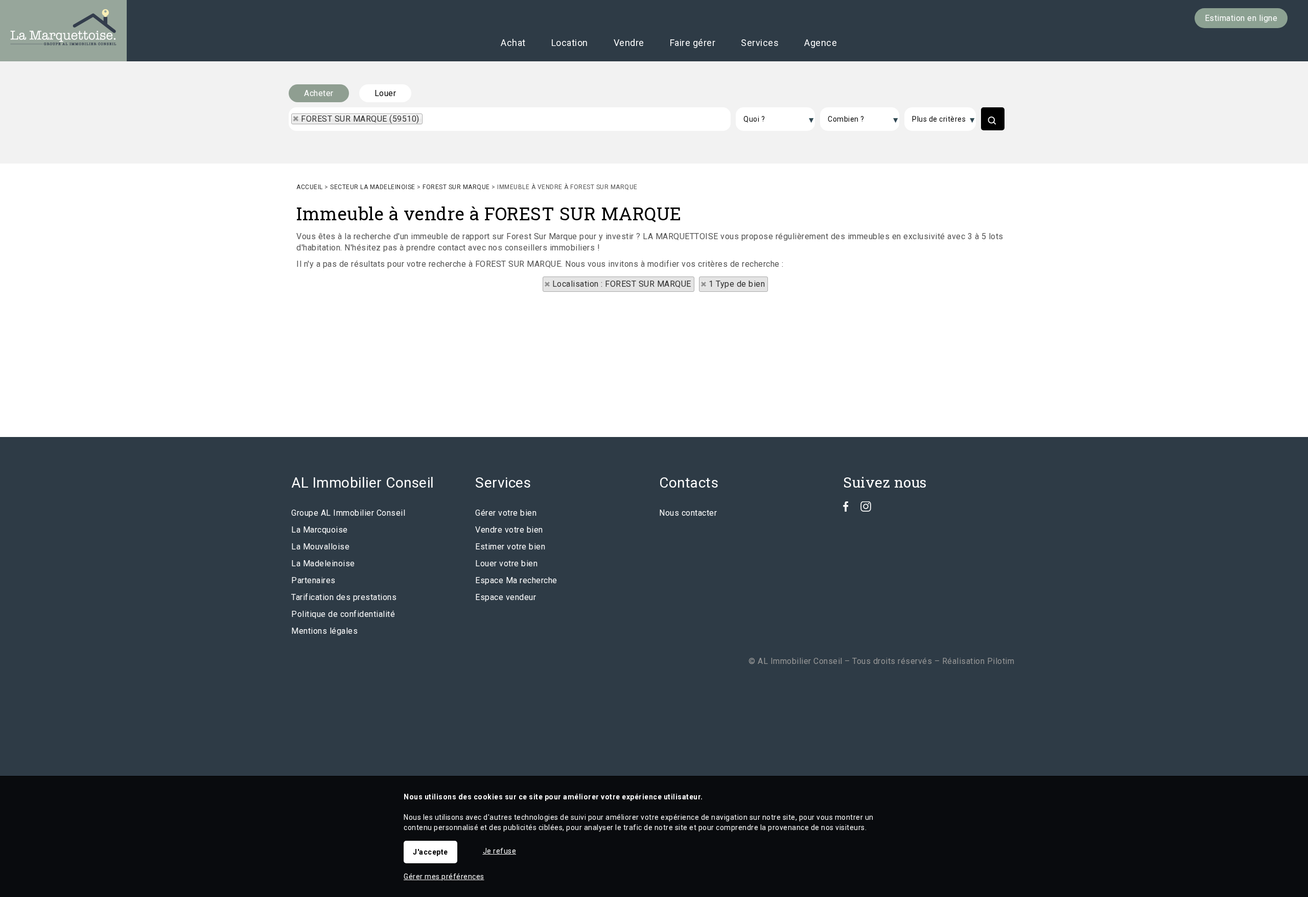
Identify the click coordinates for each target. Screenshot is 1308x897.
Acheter (319, 93)
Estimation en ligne (1241, 18)
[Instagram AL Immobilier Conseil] (865, 509)
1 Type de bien (737, 284)
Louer (385, 93)
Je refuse (500, 851)
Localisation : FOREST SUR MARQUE (621, 284)
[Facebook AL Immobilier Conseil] (846, 509)
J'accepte (430, 852)
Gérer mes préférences (444, 876)
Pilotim (1001, 661)
